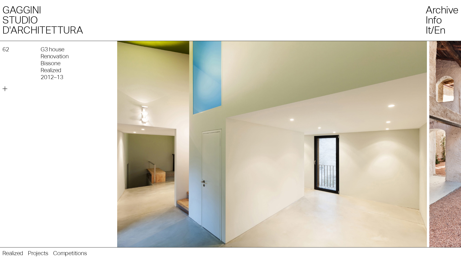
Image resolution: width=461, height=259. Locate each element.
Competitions (70, 253)
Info (434, 20)
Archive (442, 10)
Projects (38, 253)
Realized (12, 253)
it (428, 30)
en (439, 30)
